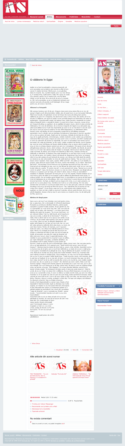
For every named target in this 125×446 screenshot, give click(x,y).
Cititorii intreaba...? (104, 111)
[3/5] (35, 397)
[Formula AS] (15, 7)
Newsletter (86, 17)
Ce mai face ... (103, 107)
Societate (101, 157)
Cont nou (102, 198)
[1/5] (31, 397)
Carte (99, 104)
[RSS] (91, 59)
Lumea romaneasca (24, 21)
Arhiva (49, 17)
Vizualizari (62, 350)
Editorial (100, 126)
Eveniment (101, 130)
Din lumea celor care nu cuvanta (106, 122)
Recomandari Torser (105, 305)
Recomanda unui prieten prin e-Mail (44, 406)
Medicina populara (80, 21)
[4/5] (37, 397)
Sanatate (69, 21)
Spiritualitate (51, 21)
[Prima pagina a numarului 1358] (109, 77)
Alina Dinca (36, 343)
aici (63, 423)
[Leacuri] (14, 113)
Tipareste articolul (38, 411)
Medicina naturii (38, 21)
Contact (97, 17)
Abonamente (61, 17)
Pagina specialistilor (104, 147)
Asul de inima (9, 21)
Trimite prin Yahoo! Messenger (42, 404)
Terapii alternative (104, 171)
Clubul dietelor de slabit (106, 118)
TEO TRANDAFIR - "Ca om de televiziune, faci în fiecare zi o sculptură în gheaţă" (39, 376)
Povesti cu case (103, 154)
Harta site (112, 435)
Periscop (100, 150)
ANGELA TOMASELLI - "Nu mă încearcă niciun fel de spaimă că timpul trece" (82, 375)
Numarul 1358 (42, 59)
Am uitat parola (114, 198)
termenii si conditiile (58, 440)
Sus (119, 435)
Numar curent (9, 435)
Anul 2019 (30, 59)
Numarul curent (36, 17)
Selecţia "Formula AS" (59, 374)
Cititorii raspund (103, 114)
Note (75, 350)
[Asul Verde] (14, 83)
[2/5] (33, 397)
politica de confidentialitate (75, 440)
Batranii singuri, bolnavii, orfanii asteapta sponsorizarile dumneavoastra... (109, 292)
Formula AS (11, 59)
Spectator (101, 161)
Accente (100, 97)
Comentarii (87, 350)
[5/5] (39, 397)
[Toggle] (119, 180)
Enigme (60, 21)
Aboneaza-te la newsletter (41, 409)
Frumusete (101, 133)
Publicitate (73, 17)
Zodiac (100, 174)
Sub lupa (101, 167)
